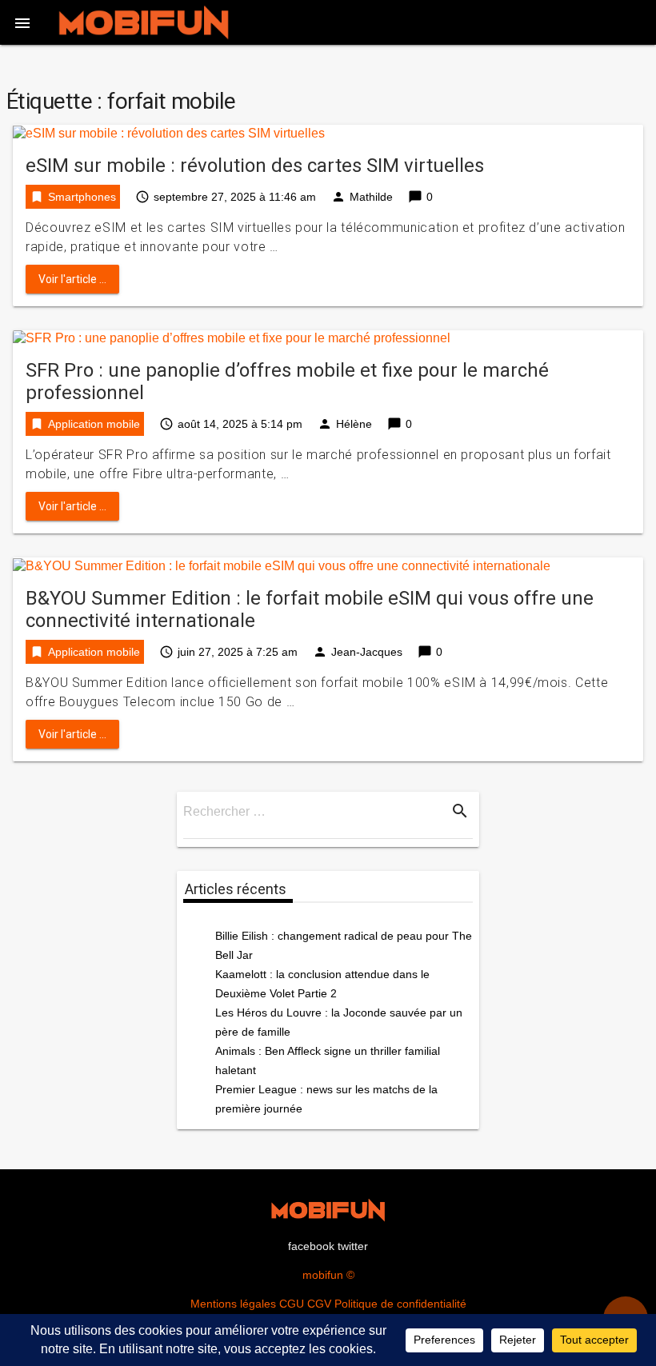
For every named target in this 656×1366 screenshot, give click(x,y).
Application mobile (94, 423)
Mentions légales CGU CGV (260, 1303)
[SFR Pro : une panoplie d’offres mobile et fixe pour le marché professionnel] (231, 338)
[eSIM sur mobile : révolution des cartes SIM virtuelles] (169, 132)
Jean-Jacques (366, 651)
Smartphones (82, 196)
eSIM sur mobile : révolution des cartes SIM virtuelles (255, 165)
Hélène (354, 423)
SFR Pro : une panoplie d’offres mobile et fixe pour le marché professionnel (287, 381)
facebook (311, 1246)
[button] (22, 22)
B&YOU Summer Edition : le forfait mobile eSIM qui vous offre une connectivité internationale (310, 609)
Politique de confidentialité (400, 1303)
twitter (353, 1246)
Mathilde (371, 196)
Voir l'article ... (72, 279)
